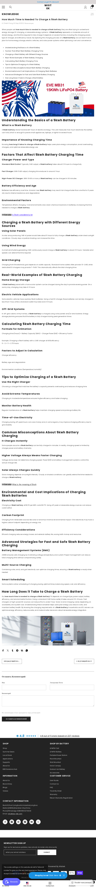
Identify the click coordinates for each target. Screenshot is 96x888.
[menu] (3, 7)
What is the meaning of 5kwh (24, 484)
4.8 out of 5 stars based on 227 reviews (59, 735)
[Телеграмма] (17, 650)
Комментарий (6, 693)
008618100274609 (24, 811)
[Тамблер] (12, 650)
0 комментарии (28, 23)
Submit (47, 852)
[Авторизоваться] (85, 7)
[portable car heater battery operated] (48, 99)
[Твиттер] (8, 650)
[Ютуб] (31, 822)
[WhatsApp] (27, 650)
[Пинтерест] (18, 822)
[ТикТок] (25, 822)
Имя (3, 683)
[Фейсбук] (3, 650)
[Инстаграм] (11, 822)
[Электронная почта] (22, 650)
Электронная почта (56, 683)
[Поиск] (10, 7)
